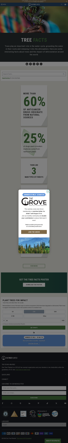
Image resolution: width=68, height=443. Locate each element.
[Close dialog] (48, 191)
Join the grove (34, 232)
